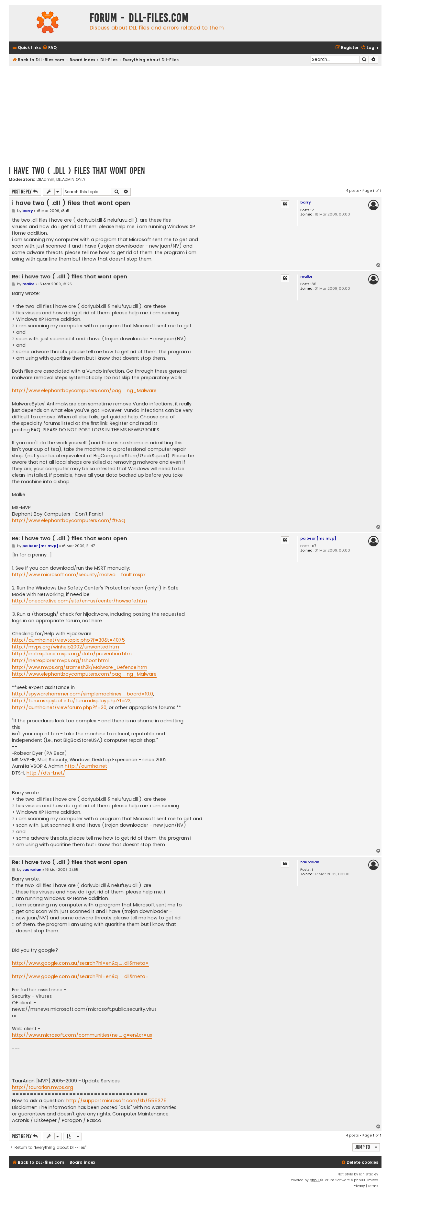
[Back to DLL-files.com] (47, 23)
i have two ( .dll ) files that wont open (77, 171)
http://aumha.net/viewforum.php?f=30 (59, 707)
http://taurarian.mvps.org (42, 1087)
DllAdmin (45, 179)
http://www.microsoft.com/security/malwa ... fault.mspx (79, 574)
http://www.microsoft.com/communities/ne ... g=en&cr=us (82, 1035)
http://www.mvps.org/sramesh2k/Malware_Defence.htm (79, 667)
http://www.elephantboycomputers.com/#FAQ (68, 520)
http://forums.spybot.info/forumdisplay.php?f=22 (71, 700)
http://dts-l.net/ (46, 773)
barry (305, 202)
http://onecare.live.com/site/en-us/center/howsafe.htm (79, 601)
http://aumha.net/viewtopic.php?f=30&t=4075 (68, 640)
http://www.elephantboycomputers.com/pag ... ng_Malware (84, 390)
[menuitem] (49, 47)
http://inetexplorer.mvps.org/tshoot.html (60, 660)
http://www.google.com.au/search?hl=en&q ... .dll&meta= (80, 963)
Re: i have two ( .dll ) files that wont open (69, 277)
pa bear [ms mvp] (318, 538)
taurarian (309, 862)
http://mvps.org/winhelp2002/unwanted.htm (65, 647)
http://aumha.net (86, 766)
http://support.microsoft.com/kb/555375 (116, 1100)
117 (314, 546)
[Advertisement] (195, 114)
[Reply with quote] (285, 204)
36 (314, 284)
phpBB (315, 1180)
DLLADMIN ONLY (70, 179)
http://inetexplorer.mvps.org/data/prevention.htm (72, 653)
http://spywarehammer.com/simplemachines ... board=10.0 (82, 694)
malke (306, 276)
